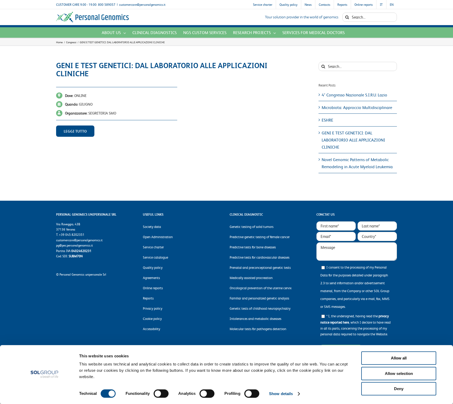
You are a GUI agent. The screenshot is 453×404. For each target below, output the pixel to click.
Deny (398, 388)
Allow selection (399, 373)
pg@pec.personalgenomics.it (74, 245)
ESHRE (327, 120)
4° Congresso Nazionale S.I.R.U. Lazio (354, 94)
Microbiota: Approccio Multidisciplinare (357, 107)
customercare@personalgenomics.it (142, 4)
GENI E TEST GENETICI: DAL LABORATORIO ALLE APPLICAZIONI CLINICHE (353, 140)
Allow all (399, 358)
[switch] (161, 393)
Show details (281, 393)
